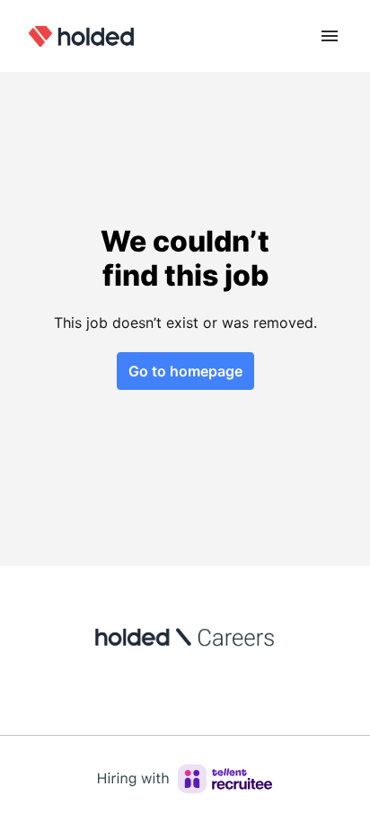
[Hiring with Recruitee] (185, 779)
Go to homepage (185, 371)
